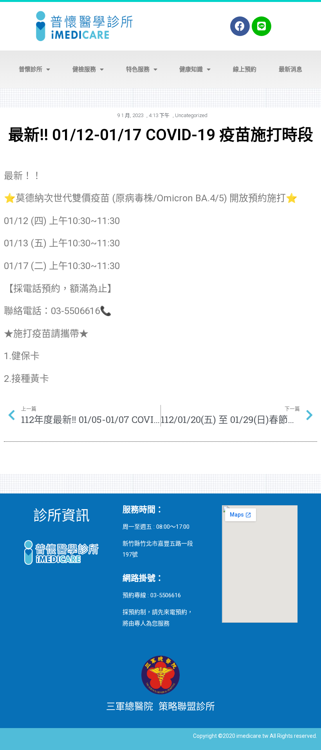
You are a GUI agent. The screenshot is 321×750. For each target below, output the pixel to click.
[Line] (261, 26)
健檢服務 (84, 69)
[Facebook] (240, 26)
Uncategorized (191, 115)
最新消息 (290, 69)
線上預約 (244, 69)
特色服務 (138, 69)
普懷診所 (30, 69)
